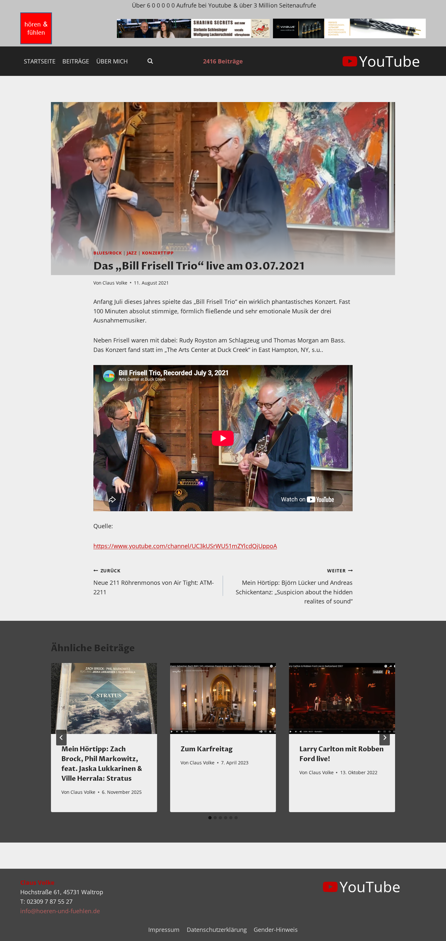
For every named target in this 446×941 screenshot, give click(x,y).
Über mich (112, 61)
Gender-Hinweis (276, 929)
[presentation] (104, 698)
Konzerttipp (158, 253)
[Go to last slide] (61, 737)
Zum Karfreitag (206, 749)
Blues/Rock (107, 253)
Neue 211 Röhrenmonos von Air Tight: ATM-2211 (153, 581)
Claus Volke (115, 283)
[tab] (210, 817)
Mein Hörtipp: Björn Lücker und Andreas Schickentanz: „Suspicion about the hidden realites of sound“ (294, 586)
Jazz (132, 253)
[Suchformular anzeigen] (150, 61)
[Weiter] (384, 737)
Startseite (40, 61)
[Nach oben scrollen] (429, 931)
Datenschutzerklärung (217, 929)
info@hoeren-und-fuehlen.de (60, 911)
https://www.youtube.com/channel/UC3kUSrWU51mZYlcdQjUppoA (185, 546)
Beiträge (75, 61)
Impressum (164, 929)
